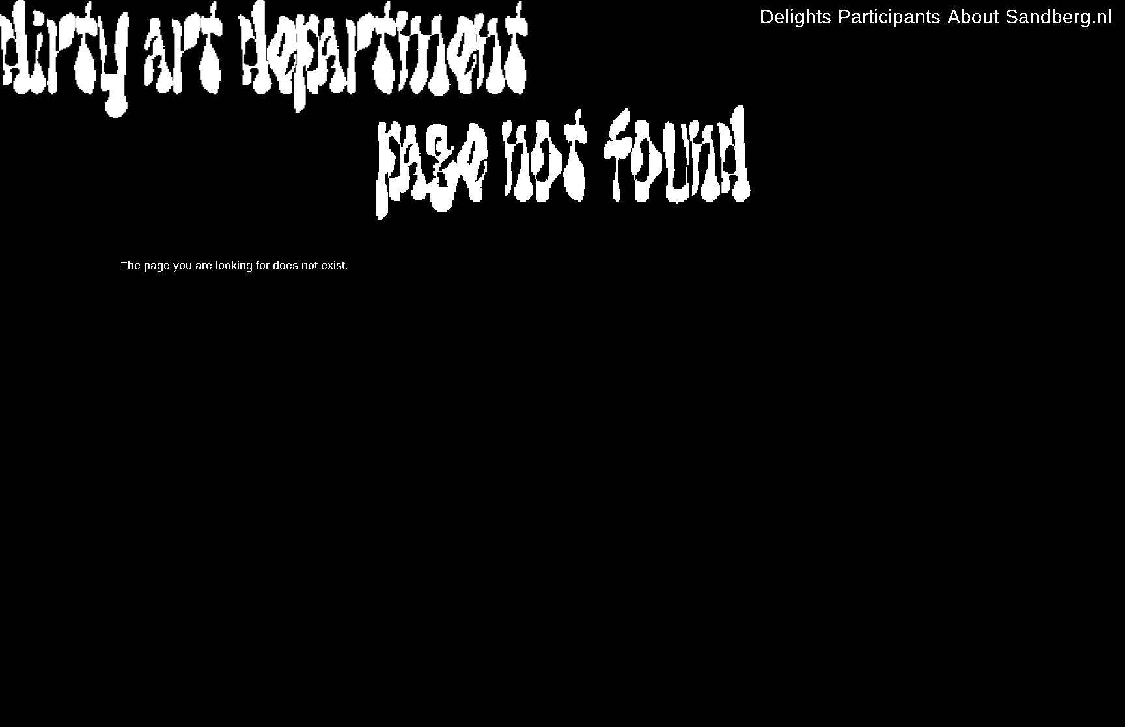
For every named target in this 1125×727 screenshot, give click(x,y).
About (973, 17)
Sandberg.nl (1058, 17)
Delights (795, 17)
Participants (889, 17)
